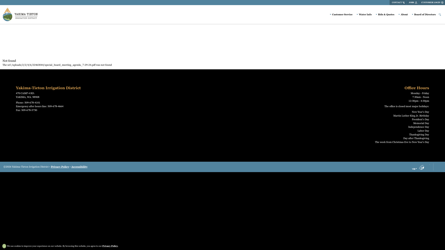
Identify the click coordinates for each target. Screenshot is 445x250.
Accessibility (79, 166)
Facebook (414, 167)
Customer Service (342, 14)
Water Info (365, 14)
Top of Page (439, 167)
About (404, 14)
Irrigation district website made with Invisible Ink (222, 177)
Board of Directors (425, 14)
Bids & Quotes (386, 14)
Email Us (428, 167)
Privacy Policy (60, 166)
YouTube (421, 167)
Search (440, 14)
